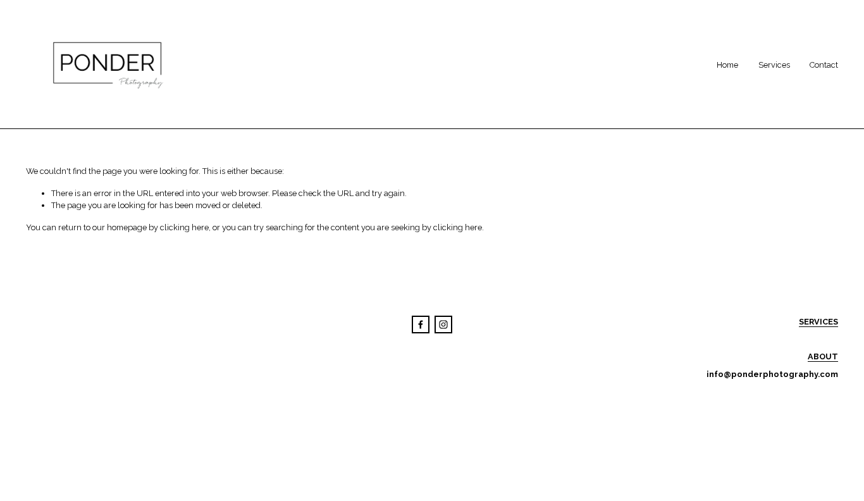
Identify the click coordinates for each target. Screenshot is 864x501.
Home (727, 65)
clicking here (184, 227)
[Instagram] (443, 324)
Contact (824, 65)
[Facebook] (420, 324)
